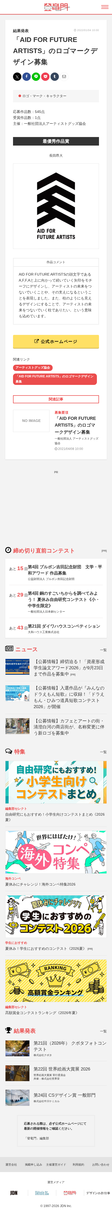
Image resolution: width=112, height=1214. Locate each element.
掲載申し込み (33, 1164)
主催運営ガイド (56, 1164)
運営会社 (11, 1164)
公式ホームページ (58, 341)
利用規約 (78, 1164)
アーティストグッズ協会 (33, 367)
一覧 (103, 650)
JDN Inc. (66, 1206)
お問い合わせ (100, 1164)
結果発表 (21, 30)
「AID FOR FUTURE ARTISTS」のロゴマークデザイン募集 (55, 379)
